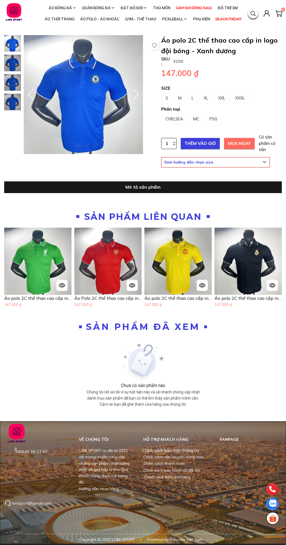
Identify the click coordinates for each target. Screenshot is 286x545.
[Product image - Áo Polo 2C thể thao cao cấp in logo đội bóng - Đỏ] (108, 261)
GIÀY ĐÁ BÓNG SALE (194, 8)
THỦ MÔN (161, 8)
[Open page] (14, 13)
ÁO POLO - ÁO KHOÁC (100, 19)
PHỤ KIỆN (201, 19)
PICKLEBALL (172, 19)
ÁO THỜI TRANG (60, 19)
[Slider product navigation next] (267, 267)
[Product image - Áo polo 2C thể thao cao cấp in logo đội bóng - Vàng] (178, 261)
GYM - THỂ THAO (140, 19)
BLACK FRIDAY (228, 19)
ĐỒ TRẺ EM (228, 8)
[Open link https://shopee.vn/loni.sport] (272, 518)
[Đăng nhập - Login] (266, 13)
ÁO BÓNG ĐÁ (60, 8)
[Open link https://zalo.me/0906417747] (272, 504)
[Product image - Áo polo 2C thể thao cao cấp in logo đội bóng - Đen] (248, 261)
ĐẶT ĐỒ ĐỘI (132, 8)
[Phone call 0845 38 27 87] (272, 489)
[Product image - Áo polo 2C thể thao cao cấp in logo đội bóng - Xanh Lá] (38, 261)
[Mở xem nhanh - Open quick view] (62, 285)
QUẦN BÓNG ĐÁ (96, 8)
